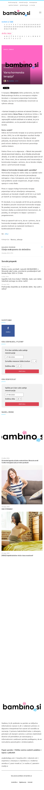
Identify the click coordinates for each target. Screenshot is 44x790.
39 (13, 28)
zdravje (11, 49)
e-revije (32, 5)
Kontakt (30, 782)
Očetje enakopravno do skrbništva (16, 249)
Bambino (11, 81)
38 (11, 28)
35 (5, 28)
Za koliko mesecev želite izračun (17, 361)
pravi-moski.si (15, 763)
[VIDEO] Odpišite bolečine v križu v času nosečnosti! (17, 555)
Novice (6, 49)
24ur (6, 234)
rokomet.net (32, 758)
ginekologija (24, 5)
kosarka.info (21, 758)
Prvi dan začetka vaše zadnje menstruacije (16, 351)
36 (7, 28)
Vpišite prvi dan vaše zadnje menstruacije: (16, 389)
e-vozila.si (27, 763)
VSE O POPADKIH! (7, 509)
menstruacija (23, 2)
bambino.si (24, 761)
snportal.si (6, 761)
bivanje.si (15, 761)
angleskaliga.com (8, 758)
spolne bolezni (13, 5)
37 (9, 28)
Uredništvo (14, 782)
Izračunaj (22, 371)
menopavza (33, 2)
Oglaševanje (22, 782)
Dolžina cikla (10, 366)
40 (15, 28)
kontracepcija (12, 2)
